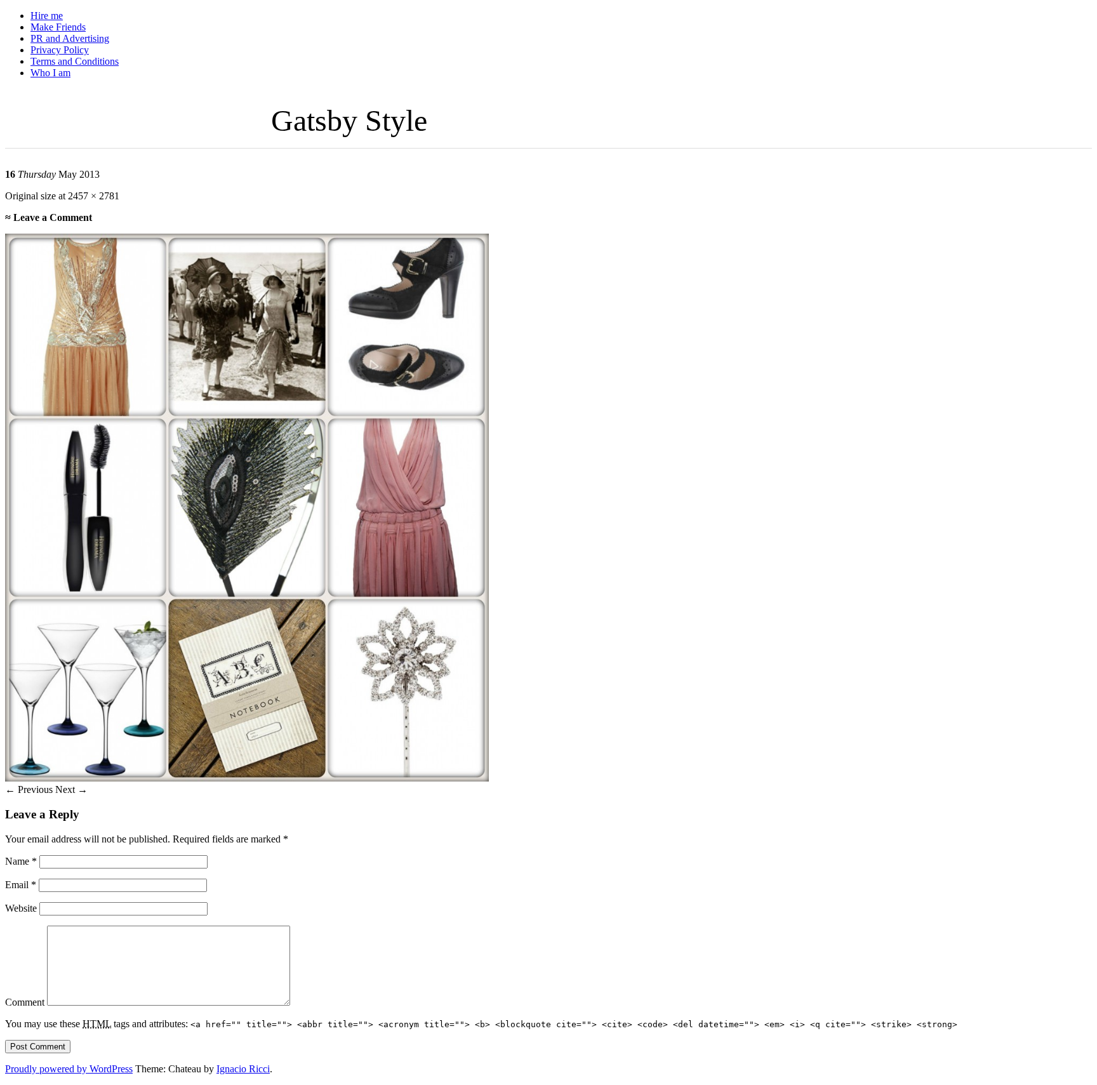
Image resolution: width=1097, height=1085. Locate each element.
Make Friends (58, 27)
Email (20, 884)
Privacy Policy (59, 49)
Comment (24, 1002)
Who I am (50, 72)
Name (21, 861)
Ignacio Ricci (243, 1068)
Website (21, 908)
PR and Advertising (69, 38)
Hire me (46, 15)
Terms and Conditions (74, 61)
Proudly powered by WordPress (69, 1068)
